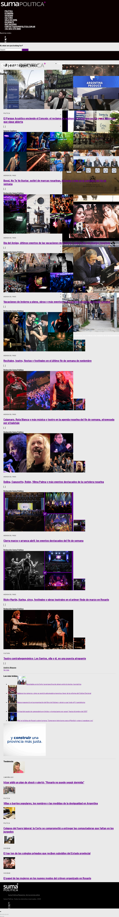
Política (61, 63)
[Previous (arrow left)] (1, 916)
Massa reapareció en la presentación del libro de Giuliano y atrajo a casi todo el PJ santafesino (51, 702)
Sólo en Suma (63, 109)
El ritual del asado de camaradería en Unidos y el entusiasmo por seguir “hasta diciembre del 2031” (52, 711)
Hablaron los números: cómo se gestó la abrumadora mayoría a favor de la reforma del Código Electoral (54, 693)
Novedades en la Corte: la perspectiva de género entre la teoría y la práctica (53, 684)
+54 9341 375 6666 (13, 28)
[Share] (3, 914)
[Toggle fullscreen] (5, 914)
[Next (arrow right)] (3, 916)
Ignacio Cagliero (10, 131)
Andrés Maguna (9, 667)
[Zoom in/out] (7, 914)
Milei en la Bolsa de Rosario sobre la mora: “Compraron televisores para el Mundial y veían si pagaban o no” (55, 720)
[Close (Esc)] (1, 914)
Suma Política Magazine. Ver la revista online (24, 895)
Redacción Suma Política (13, 193)
